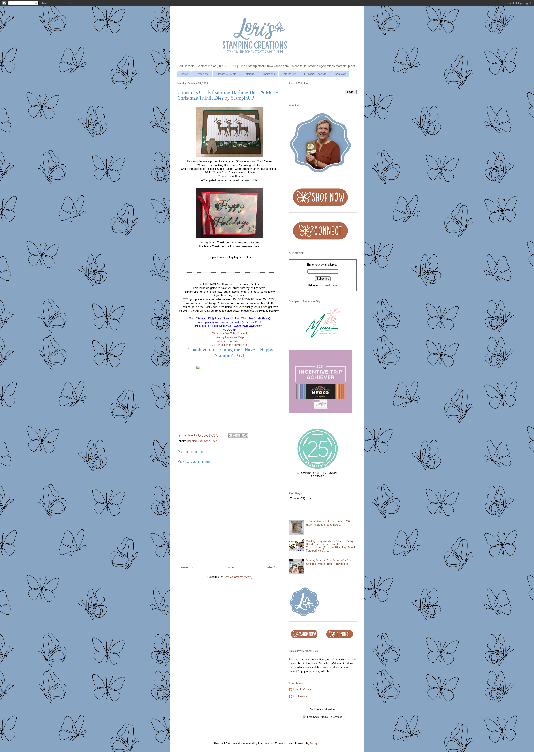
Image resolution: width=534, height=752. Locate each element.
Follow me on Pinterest (229, 341)
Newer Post (187, 567)
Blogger (314, 743)
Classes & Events (226, 74)
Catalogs (249, 74)
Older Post (272, 567)
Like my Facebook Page (229, 337)
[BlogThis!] (234, 435)
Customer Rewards (315, 74)
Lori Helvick (300, 696)
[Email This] (230, 435)
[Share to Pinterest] (246, 435)
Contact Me (202, 74)
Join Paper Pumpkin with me (229, 344)
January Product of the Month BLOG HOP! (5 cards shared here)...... (328, 523)
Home (184, 74)
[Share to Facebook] (242, 435)
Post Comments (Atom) (238, 577)
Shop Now (340, 74)
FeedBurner (331, 285)
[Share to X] (238, 435)
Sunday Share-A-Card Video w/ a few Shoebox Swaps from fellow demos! (328, 562)
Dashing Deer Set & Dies (202, 440)
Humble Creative (303, 689)
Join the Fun (289, 74)
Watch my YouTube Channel (229, 333)
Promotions (268, 74)
